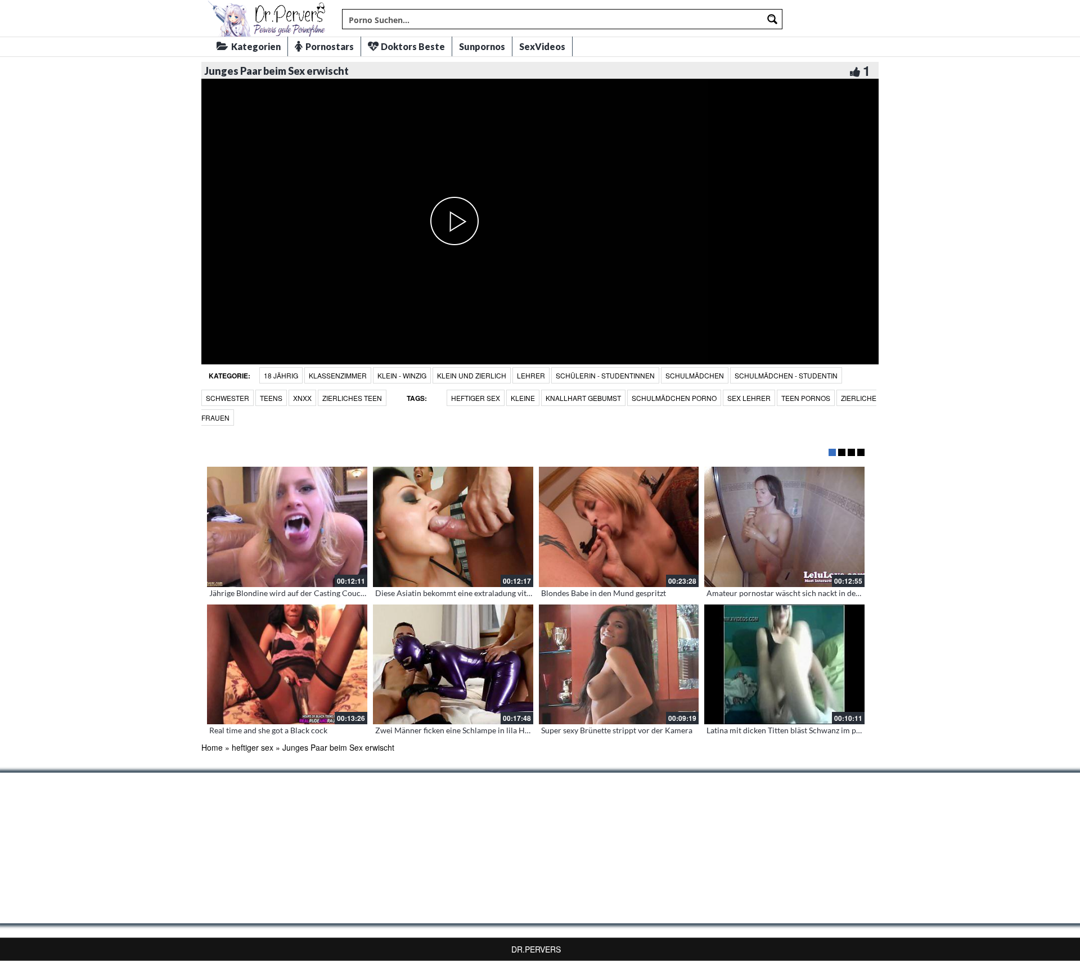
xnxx (302, 398)
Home (212, 747)
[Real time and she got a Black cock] (287, 664)
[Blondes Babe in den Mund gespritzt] (619, 527)
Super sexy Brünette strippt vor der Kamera (616, 730)
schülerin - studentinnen (605, 375)
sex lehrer (749, 398)
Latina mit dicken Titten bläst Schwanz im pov (785, 730)
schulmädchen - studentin (786, 375)
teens (271, 398)
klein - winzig (401, 375)
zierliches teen (352, 398)
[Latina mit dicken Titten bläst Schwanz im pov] (784, 664)
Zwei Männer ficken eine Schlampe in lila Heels (456, 730)
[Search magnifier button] (772, 19)
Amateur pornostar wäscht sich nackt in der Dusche (796, 593)
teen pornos (805, 398)
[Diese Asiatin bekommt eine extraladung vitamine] (453, 527)
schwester (227, 398)
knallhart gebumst (583, 398)
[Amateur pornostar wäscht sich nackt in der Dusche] (784, 527)
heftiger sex (475, 398)
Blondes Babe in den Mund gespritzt (603, 593)
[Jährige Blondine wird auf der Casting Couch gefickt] (287, 527)
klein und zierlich (471, 375)
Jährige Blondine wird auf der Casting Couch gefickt (299, 593)
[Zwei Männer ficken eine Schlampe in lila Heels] (453, 664)
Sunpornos (482, 46)
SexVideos (542, 46)
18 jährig (281, 375)
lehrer (531, 375)
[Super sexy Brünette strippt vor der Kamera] (619, 664)
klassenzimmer (338, 375)
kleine (523, 398)
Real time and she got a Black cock (268, 730)
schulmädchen (694, 375)
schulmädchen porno (674, 398)
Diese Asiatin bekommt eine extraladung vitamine (461, 593)
